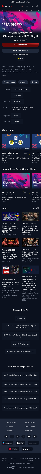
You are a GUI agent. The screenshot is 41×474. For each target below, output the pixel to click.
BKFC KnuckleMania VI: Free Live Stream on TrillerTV (30, 254)
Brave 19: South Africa (21, 344)
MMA (16, 116)
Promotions (10, 431)
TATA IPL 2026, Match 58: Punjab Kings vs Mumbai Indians (20, 327)
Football (14, 234)
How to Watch (11, 422)
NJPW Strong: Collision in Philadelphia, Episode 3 (20, 336)
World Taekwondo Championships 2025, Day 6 (20, 408)
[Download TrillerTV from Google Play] (7, 443)
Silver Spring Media (21, 89)
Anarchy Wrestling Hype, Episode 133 (20, 351)
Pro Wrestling (10, 289)
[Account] (36, 6)
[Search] (32, 6)
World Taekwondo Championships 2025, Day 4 (20, 384)
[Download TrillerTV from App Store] (20, 443)
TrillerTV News (30, 426)
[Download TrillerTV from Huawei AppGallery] (13, 449)
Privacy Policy (13, 459)
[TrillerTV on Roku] (27, 449)
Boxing (8, 234)
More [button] (4, 76)
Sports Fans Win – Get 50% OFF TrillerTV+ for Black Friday (10, 284)
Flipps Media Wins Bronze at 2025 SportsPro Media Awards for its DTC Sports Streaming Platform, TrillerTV (29, 284)
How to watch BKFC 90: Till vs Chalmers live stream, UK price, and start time (30, 229)
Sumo (8, 261)
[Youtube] (23, 437)
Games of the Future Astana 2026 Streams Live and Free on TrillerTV (10, 229)
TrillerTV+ (21, 11)
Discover (5, 11)
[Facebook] (6, 437)
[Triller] (35, 437)
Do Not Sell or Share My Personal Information (30, 459)
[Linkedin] (29, 437)
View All (36, 208)
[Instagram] (18, 437)
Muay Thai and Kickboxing (30, 259)
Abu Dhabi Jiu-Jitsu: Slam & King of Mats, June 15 (20, 376)
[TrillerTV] (7, 6)
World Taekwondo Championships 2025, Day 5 (20, 391)
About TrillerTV (30, 422)
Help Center (29, 431)
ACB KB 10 (20, 318)
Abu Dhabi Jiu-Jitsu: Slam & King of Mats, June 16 (20, 400)
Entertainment (26, 262)
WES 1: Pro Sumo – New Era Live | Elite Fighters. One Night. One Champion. (9, 256)
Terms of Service (4, 459)
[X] (12, 437)
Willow (28, 11)
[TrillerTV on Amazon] (33, 443)
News (33, 11)
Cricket (4, 297)
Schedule (13, 11)
